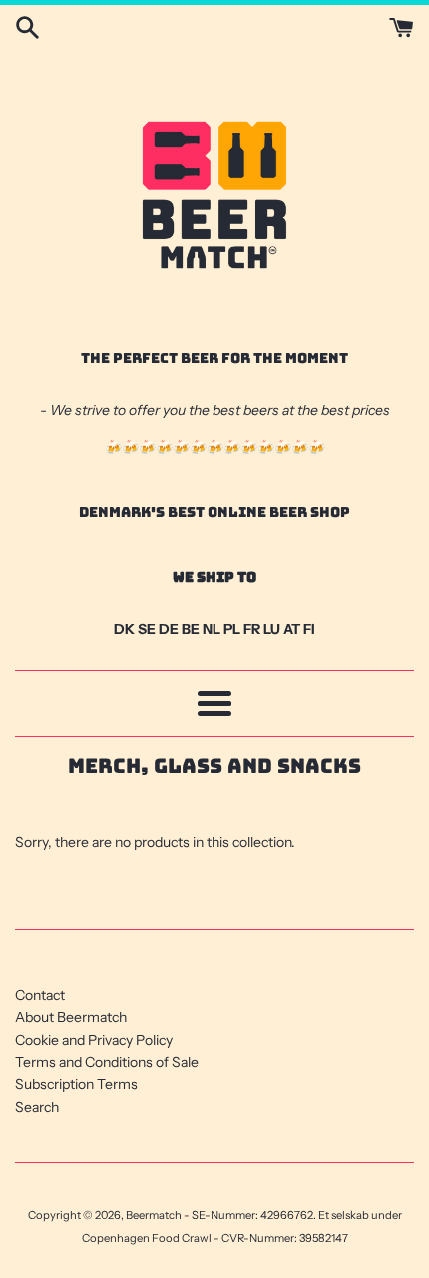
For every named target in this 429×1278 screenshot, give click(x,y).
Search (37, 1107)
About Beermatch (71, 1017)
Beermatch (154, 1215)
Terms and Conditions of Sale (107, 1062)
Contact (40, 995)
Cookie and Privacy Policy (94, 1040)
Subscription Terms (76, 1084)
